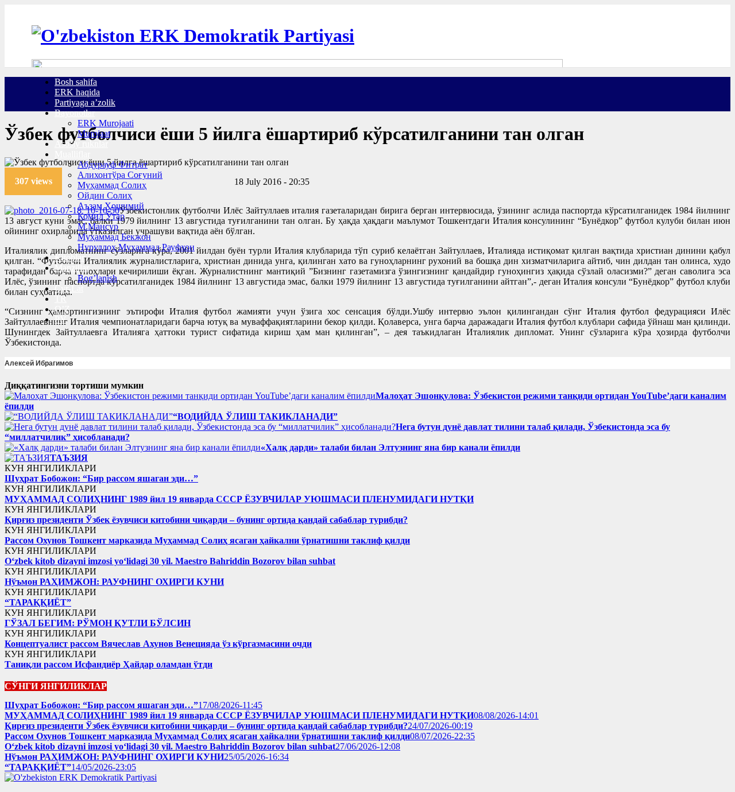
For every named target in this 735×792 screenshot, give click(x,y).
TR (61, 299)
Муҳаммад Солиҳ (112, 185)
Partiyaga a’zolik (85, 102)
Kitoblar (69, 257)
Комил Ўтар (101, 216)
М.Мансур (98, 226)
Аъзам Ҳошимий (111, 206)
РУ (60, 319)
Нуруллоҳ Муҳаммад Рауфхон (136, 247)
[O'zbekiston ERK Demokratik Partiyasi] (193, 35)
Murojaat (94, 133)
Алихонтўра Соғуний (120, 175)
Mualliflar (72, 154)
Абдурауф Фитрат (113, 164)
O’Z (62, 309)
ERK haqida (77, 92)
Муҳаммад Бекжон (114, 237)
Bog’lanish (97, 278)
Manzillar (72, 268)
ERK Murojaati (106, 123)
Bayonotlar (75, 113)
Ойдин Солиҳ (105, 195)
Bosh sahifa (76, 82)
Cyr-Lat (69, 288)
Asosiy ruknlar (81, 144)
